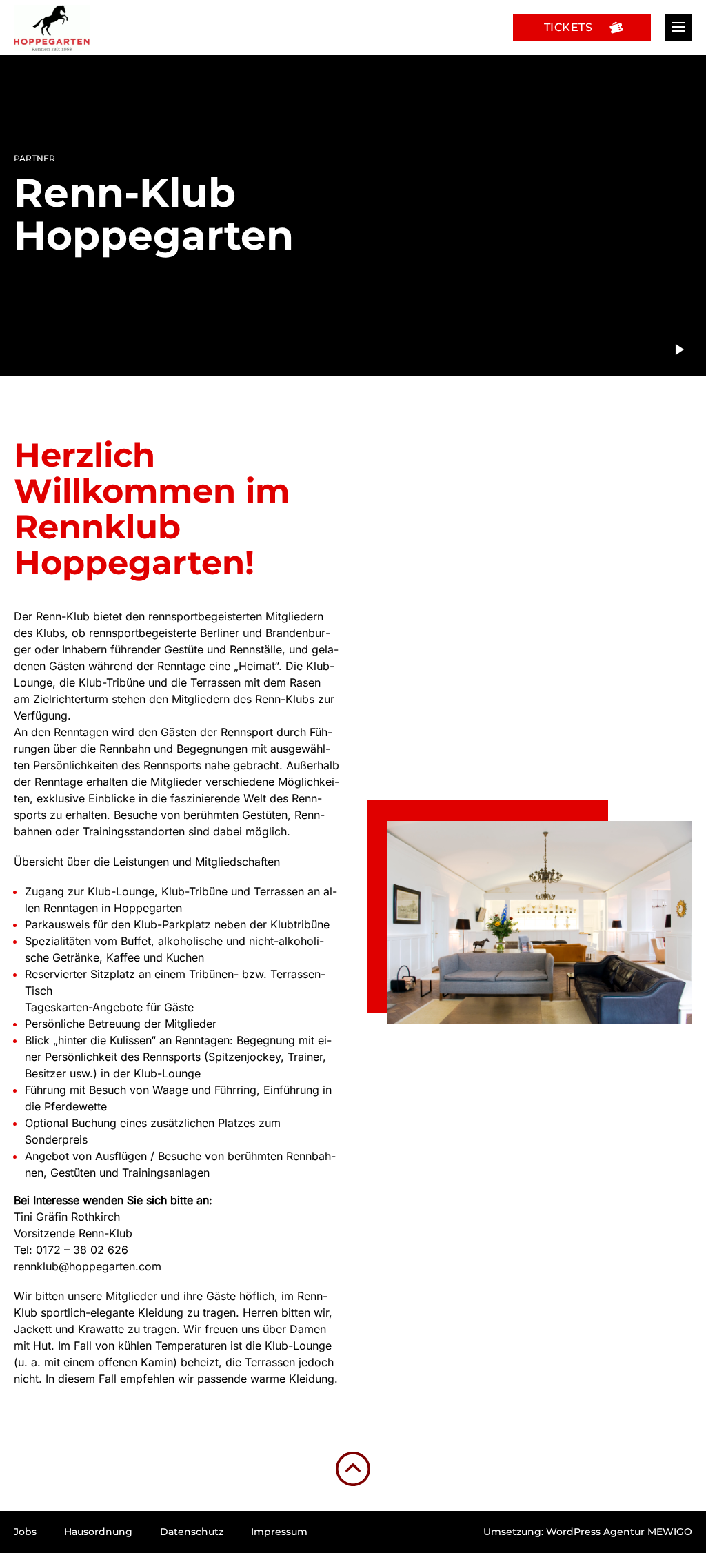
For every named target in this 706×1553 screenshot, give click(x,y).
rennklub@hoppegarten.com (87, 1266)
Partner (34, 158)
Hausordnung (98, 1531)
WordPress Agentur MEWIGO (619, 1531)
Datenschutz (191, 1531)
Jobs (25, 1531)
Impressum (279, 1531)
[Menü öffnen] (678, 27)
